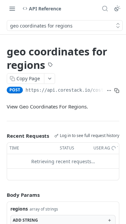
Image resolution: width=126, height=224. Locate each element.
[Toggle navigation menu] (12, 8)
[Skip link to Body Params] (2, 195)
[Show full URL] (109, 91)
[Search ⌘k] (104, 8)
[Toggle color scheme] (117, 8)
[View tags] (50, 65)
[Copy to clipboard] (116, 91)
